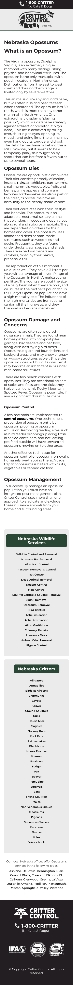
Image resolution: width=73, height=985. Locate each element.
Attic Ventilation (36, 625)
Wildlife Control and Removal (36, 554)
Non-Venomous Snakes (36, 806)
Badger (37, 766)
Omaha (26, 884)
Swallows (36, 761)
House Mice (37, 721)
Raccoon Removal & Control (36, 569)
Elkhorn (52, 875)
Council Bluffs (20, 875)
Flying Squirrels (36, 796)
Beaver (36, 776)
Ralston (15, 888)
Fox (36, 771)
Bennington (46, 871)
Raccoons (36, 827)
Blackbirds (36, 746)
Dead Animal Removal (36, 579)
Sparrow (36, 756)
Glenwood (31, 879)
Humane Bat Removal (36, 559)
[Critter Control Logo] (36, 19)
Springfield (30, 888)
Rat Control (36, 574)
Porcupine (37, 781)
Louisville (13, 884)
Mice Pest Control (37, 564)
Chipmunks (36, 695)
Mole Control (36, 589)
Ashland (15, 871)
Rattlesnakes (37, 741)
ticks (21, 183)
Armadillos (36, 685)
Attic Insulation (36, 615)
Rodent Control (36, 584)
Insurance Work (36, 635)
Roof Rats (36, 736)
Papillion (39, 884)
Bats (36, 791)
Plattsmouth (57, 884)
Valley (44, 888)
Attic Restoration (36, 620)
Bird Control (36, 610)
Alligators (36, 680)
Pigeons (36, 817)
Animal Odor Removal (36, 640)
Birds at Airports (36, 690)
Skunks (37, 832)
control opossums (19, 419)
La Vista (57, 879)
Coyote (36, 700)
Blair (59, 871)
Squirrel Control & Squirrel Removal (36, 594)
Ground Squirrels (36, 710)
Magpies (36, 726)
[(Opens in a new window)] (19, 949)
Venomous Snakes (36, 822)
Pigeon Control (36, 645)
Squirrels (37, 786)
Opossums (36, 812)
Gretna (45, 879)
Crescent (38, 875)
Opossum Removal (37, 604)
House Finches (36, 751)
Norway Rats (36, 731)
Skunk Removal (36, 599)
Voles (36, 837)
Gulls (36, 715)
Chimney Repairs (36, 630)
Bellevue (29, 871)
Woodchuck (36, 842)
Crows (36, 705)
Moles (37, 801)
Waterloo (56, 888)
